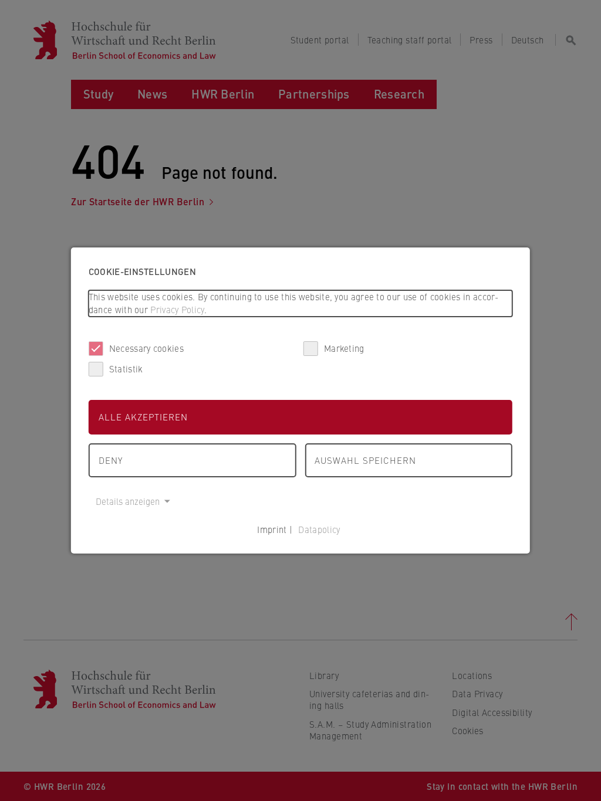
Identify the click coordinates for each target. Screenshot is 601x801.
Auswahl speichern (365, 460)
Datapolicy (319, 529)
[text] (300, 303)
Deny (111, 460)
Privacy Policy (177, 309)
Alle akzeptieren (143, 416)
